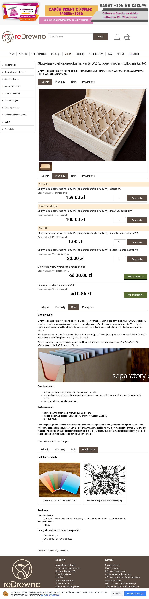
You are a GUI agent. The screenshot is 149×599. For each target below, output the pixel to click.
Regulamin (60, 577)
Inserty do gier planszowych (68, 568)
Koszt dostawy (96, 54)
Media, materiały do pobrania (118, 574)
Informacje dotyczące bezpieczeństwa (122, 577)
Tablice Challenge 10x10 (15, 115)
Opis (73, 81)
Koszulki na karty (12, 93)
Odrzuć (116, 593)
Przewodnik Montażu (65, 583)
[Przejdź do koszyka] (128, 38)
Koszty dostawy (112, 568)
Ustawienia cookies (114, 580)
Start (11, 54)
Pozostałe (9, 129)
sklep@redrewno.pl (127, 583)
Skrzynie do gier (12, 79)
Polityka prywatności (64, 580)
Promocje (55, 54)
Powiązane (88, 81)
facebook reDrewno (130, 586)
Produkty (60, 81)
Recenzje (80, 54)
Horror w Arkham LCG (65, 571)
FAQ (110, 54)
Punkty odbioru (112, 565)
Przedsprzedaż (39, 54)
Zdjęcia (45, 81)
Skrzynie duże (66, 539)
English (136, 54)
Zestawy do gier (12, 107)
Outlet (68, 54)
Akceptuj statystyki (135, 593)
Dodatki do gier (11, 100)
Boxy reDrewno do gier (15, 72)
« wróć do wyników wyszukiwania (53, 551)
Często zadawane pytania (67, 586)
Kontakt (121, 54)
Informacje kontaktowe (115, 571)
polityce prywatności (50, 595)
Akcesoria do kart (12, 86)
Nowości (23, 54)
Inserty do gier (11, 65)
